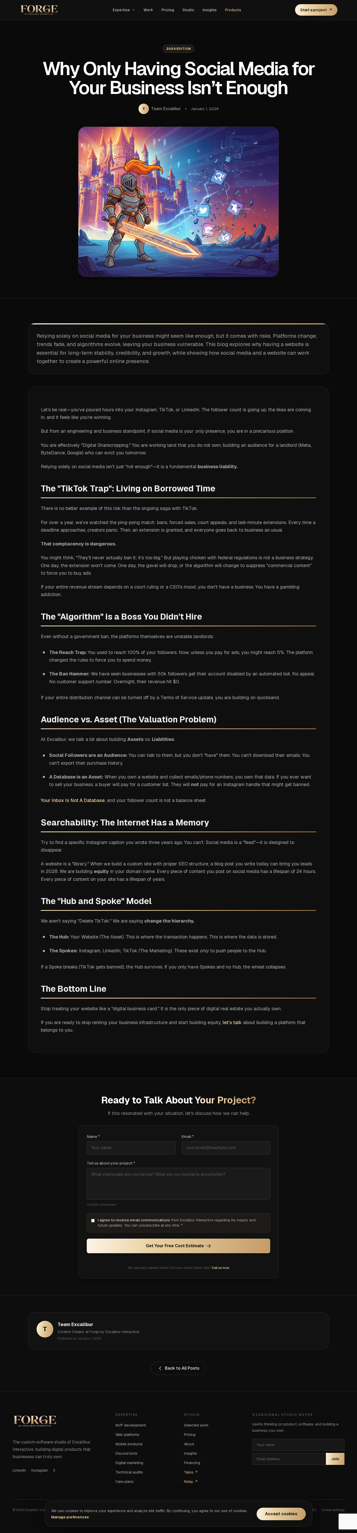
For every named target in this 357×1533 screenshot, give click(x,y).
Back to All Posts (182, 1368)
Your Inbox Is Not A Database (73, 800)
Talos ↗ (191, 1472)
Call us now (220, 1268)
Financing (192, 1462)
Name (93, 1136)
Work (148, 10)
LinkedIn (19, 1470)
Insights (210, 10)
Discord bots (126, 1453)
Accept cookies (281, 1514)
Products (233, 10)
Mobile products (129, 1444)
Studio (188, 10)
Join (335, 1459)
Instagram (39, 1470)
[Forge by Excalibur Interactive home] (39, 10)
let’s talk (232, 1022)
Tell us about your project (111, 1163)
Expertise (121, 10)
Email (188, 1136)
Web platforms (127, 1434)
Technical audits (129, 1472)
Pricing (168, 10)
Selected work (196, 1425)
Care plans (125, 1481)
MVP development (131, 1425)
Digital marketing (129, 1462)
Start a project (316, 10)
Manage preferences (70, 1517)
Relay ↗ (191, 1481)
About (189, 1444)
